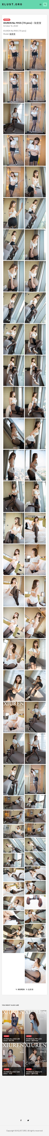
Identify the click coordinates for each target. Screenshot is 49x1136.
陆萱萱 (12, 34)
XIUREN (6, 20)
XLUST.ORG (12, 4)
